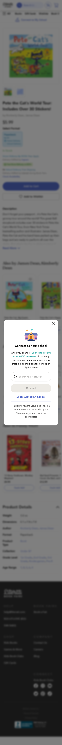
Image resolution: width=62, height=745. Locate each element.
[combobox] (31, 376)
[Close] (53, 323)
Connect (31, 388)
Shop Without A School (31, 397)
